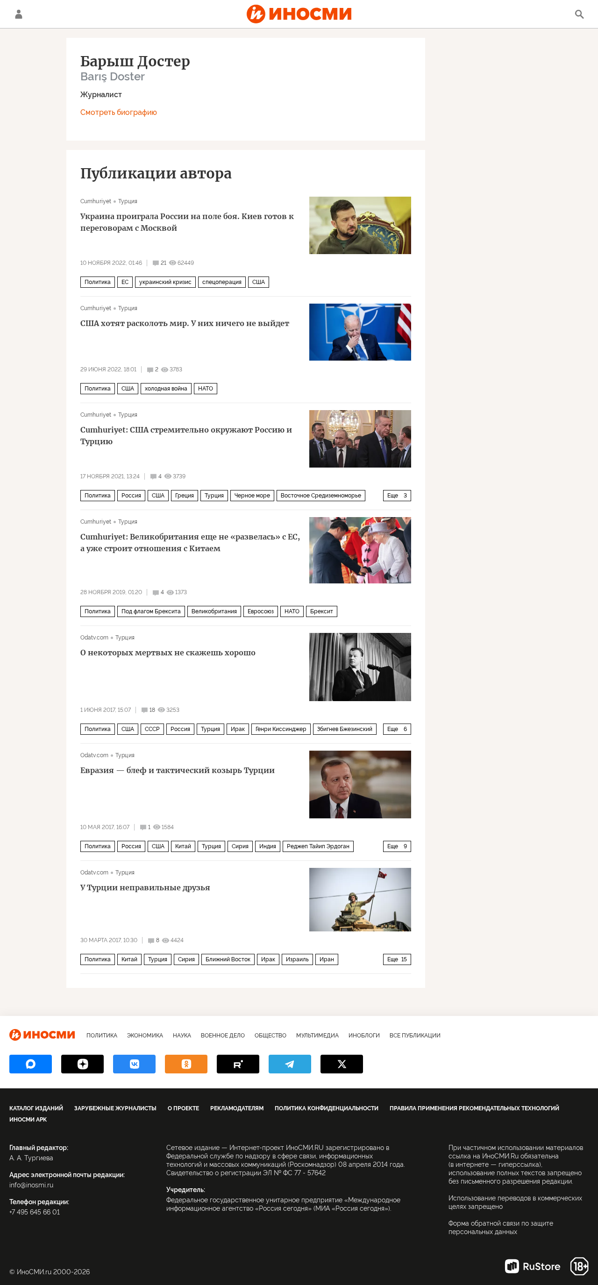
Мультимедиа (317, 1035)
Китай (183, 846)
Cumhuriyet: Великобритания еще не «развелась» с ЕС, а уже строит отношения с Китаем (190, 542)
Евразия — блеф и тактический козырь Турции (177, 770)
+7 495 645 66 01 (34, 1212)
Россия (131, 495)
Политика (98, 282)
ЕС (124, 282)
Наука (182, 1035)
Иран (327, 959)
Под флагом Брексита (151, 611)
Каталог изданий (36, 1108)
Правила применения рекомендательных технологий (474, 1108)
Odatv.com (94, 637)
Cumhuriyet (95, 201)
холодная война (166, 388)
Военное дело (223, 1035)
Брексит (321, 611)
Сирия (240, 846)
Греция (184, 495)
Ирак (238, 729)
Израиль (297, 959)
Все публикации (415, 1035)
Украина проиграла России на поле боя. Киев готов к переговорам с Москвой (187, 222)
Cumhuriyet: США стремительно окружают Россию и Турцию (186, 435)
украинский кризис (165, 282)
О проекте (183, 1108)
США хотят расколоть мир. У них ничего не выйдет (184, 323)
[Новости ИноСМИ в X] (341, 1064)
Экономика (145, 1035)
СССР (152, 729)
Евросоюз (261, 611)
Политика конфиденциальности (326, 1108)
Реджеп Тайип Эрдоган (318, 846)
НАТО (205, 388)
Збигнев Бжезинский (344, 729)
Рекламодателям (236, 1108)
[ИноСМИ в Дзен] (82, 1064)
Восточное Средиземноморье (321, 495)
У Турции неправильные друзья (145, 887)
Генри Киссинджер (281, 729)
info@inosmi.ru (31, 1185)
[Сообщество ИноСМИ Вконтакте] (134, 1064)
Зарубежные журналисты (115, 1108)
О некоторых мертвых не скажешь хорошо (168, 652)
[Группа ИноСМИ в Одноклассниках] (186, 1064)
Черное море (252, 495)
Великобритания (214, 611)
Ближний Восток (228, 959)
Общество (270, 1035)
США (258, 282)
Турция (127, 201)
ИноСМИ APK (28, 1119)
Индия (267, 846)
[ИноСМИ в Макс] (30, 1064)
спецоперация (222, 282)
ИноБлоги (364, 1035)
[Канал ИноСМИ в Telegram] (290, 1064)
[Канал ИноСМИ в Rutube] (238, 1064)
